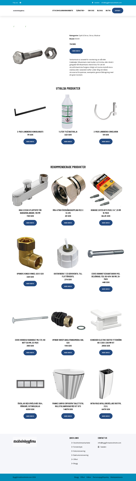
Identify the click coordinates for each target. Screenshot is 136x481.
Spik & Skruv (19, 26)
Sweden (96, 3)
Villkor (88, 477)
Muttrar (97, 35)
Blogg (100, 10)
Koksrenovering (79, 451)
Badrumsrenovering (80, 455)
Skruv (29, 26)
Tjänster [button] (80, 10)
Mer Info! (76, 51)
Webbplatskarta (116, 477)
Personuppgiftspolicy (101, 477)
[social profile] (20, 3)
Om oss (91, 10)
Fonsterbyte (77, 447)
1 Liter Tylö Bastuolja (68, 131)
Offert (117, 11)
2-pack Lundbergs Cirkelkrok (106, 131)
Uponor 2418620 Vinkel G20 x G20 (30, 273)
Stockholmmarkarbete (62, 10)
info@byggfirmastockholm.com (111, 3)
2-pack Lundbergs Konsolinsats (30, 131)
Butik (108, 10)
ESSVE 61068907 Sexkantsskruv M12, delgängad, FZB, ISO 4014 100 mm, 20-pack (105, 276)
